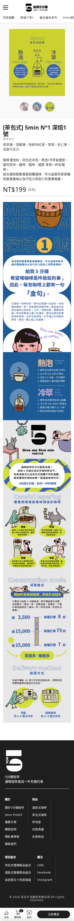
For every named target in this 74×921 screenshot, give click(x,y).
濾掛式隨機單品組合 (18, 872)
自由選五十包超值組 (18, 880)
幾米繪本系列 (48, 17)
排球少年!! (27, 17)
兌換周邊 (38, 829)
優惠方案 (11, 822)
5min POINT (13, 815)
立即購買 (53, 914)
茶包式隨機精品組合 (18, 865)
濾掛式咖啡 (39, 807)
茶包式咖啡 (39, 815)
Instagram (44, 880)
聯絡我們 (11, 844)
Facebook (44, 872)
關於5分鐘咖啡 (14, 807)
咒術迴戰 (9, 17)
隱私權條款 (12, 836)
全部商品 (38, 836)
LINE (40, 865)
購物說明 (11, 829)
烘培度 (36, 822)
